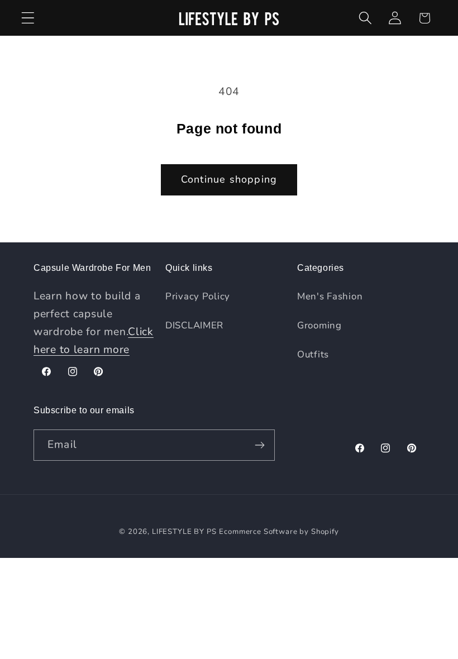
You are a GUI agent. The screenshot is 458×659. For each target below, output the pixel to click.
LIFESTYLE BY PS (184, 532)
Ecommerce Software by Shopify (278, 532)
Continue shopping (229, 179)
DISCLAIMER (194, 325)
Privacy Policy (197, 296)
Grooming (319, 325)
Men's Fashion (329, 296)
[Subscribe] (259, 445)
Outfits (313, 354)
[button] (28, 18)
